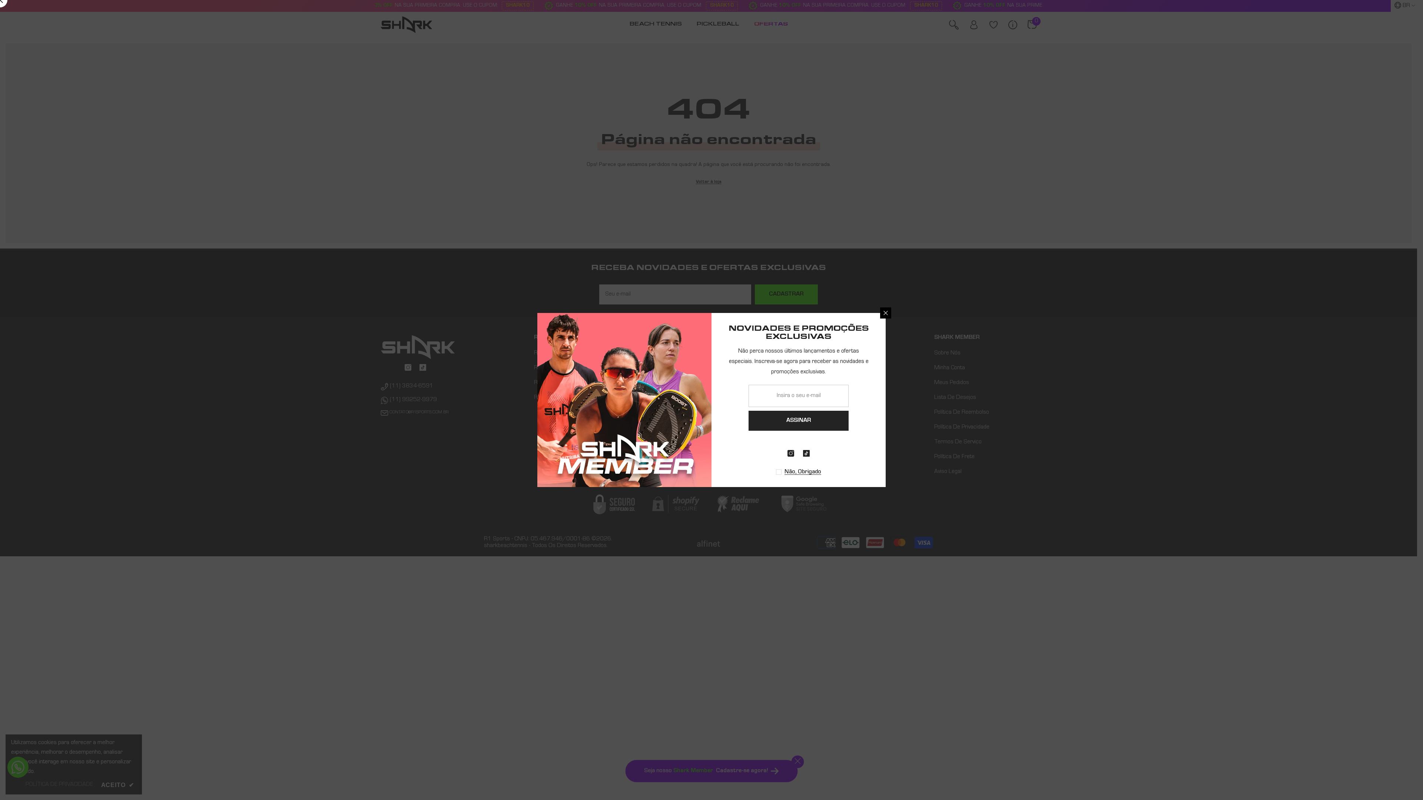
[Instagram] (791, 453)
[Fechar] (885, 313)
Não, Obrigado (803, 472)
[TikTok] (806, 453)
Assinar (798, 421)
